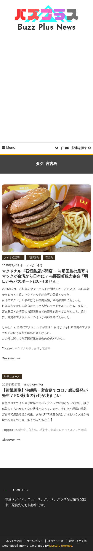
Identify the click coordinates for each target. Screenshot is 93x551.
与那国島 (34, 257)
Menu (10, 147)
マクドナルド (22, 348)
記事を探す (79, 148)
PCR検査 (20, 430)
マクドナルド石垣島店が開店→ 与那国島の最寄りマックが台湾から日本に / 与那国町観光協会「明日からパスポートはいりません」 (45, 277)
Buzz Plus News (46, 28)
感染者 (43, 430)
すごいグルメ (35, 541)
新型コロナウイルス (63, 430)
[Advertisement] (46, 87)
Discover (9, 358)
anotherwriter (33, 384)
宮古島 (46, 348)
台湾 (37, 348)
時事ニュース (12, 376)
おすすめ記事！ (13, 257)
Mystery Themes (60, 546)
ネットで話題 (14, 541)
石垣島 (49, 257)
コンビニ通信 (34, 265)
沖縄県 (82, 430)
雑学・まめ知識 (78, 541)
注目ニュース (55, 541)
